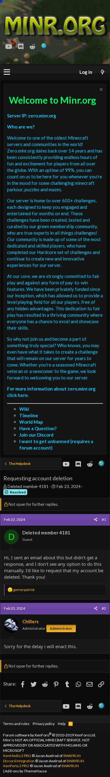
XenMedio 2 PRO (17, 755)
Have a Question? (38, 428)
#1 (104, 519)
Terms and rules (16, 723)
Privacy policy (44, 723)
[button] (7, 72)
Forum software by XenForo (49, 735)
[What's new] (102, 72)
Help (61, 723)
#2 (104, 608)
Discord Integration (19, 761)
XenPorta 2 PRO (16, 765)
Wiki (24, 409)
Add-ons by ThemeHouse (26, 771)
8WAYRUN (72, 755)
